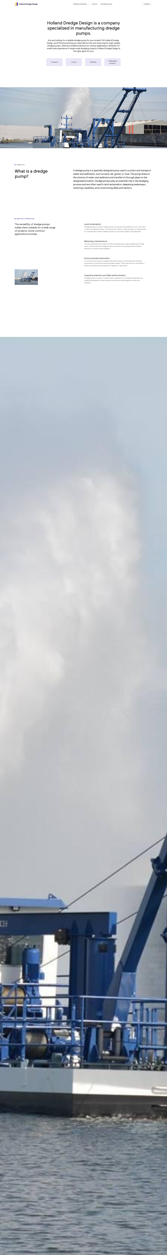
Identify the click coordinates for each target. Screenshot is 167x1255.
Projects (94, 4)
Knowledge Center (106, 4)
